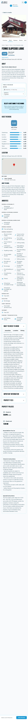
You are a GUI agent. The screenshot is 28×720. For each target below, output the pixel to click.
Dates (5, 86)
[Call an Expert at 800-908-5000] (23, 2)
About (10, 40)
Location (15, 330)
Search (7, 45)
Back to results (7, 12)
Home (3, 45)
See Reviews (11, 55)
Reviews (15, 40)
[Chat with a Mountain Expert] (25, 2)
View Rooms (21, 717)
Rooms (20, 40)
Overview (5, 40)
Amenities (8, 330)
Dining (22, 330)
